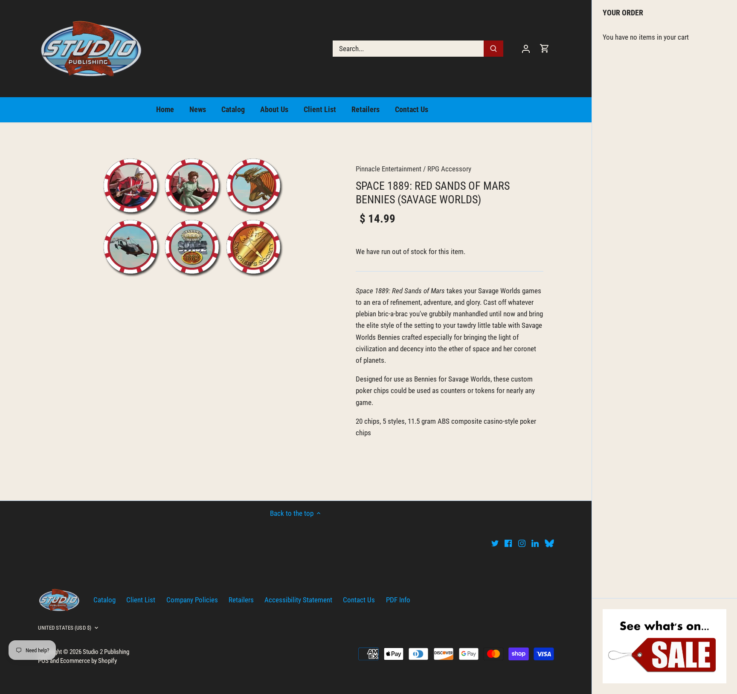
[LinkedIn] (535, 543)
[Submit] (494, 48)
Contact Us (359, 600)
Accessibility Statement (298, 600)
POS (43, 661)
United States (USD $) (64, 628)
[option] (192, 216)
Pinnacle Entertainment (388, 169)
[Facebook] (508, 543)
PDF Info (398, 600)
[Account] (525, 48)
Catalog (104, 600)
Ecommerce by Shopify (88, 661)
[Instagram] (521, 543)
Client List (140, 600)
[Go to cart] (545, 48)
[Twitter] (495, 543)
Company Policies (192, 600)
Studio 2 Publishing (106, 652)
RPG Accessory (449, 169)
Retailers (241, 600)
